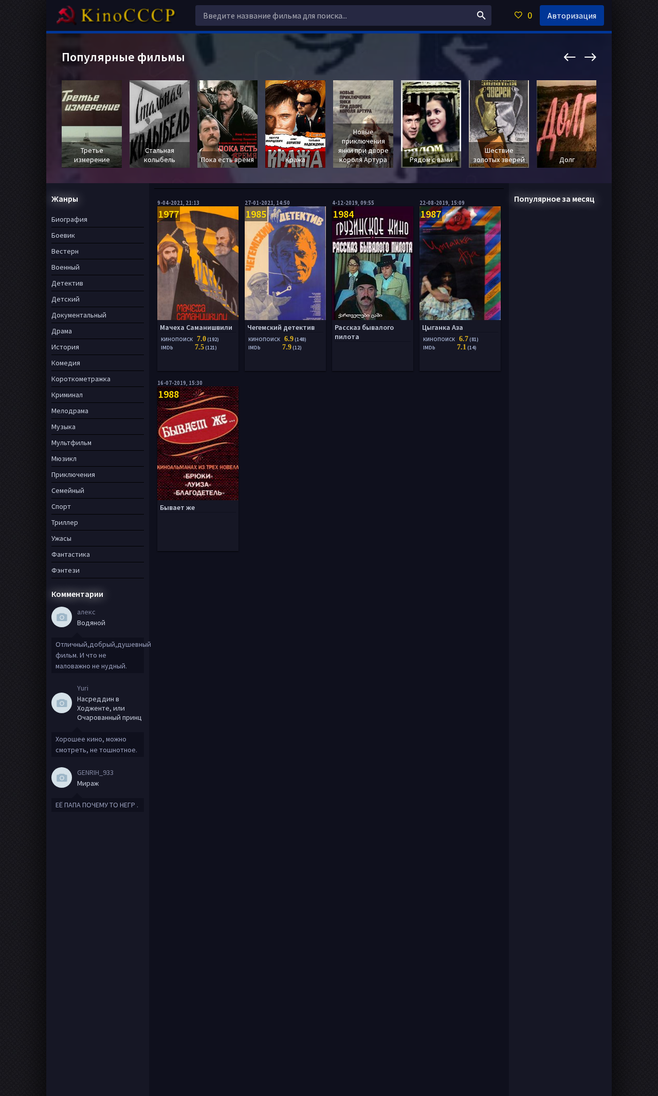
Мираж (88, 783)
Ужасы (61, 538)
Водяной (91, 622)
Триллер (64, 522)
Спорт (61, 506)
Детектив (67, 283)
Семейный (67, 490)
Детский (65, 299)
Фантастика (70, 554)
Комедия (65, 362)
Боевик (63, 235)
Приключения (73, 474)
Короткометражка (81, 378)
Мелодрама (69, 410)
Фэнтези (65, 570)
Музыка (63, 426)
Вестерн (65, 251)
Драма (61, 330)
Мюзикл (64, 458)
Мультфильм (71, 442)
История (65, 346)
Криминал (67, 394)
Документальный (78, 315)
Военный (65, 267)
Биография (69, 219)
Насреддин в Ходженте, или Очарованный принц (109, 708)
